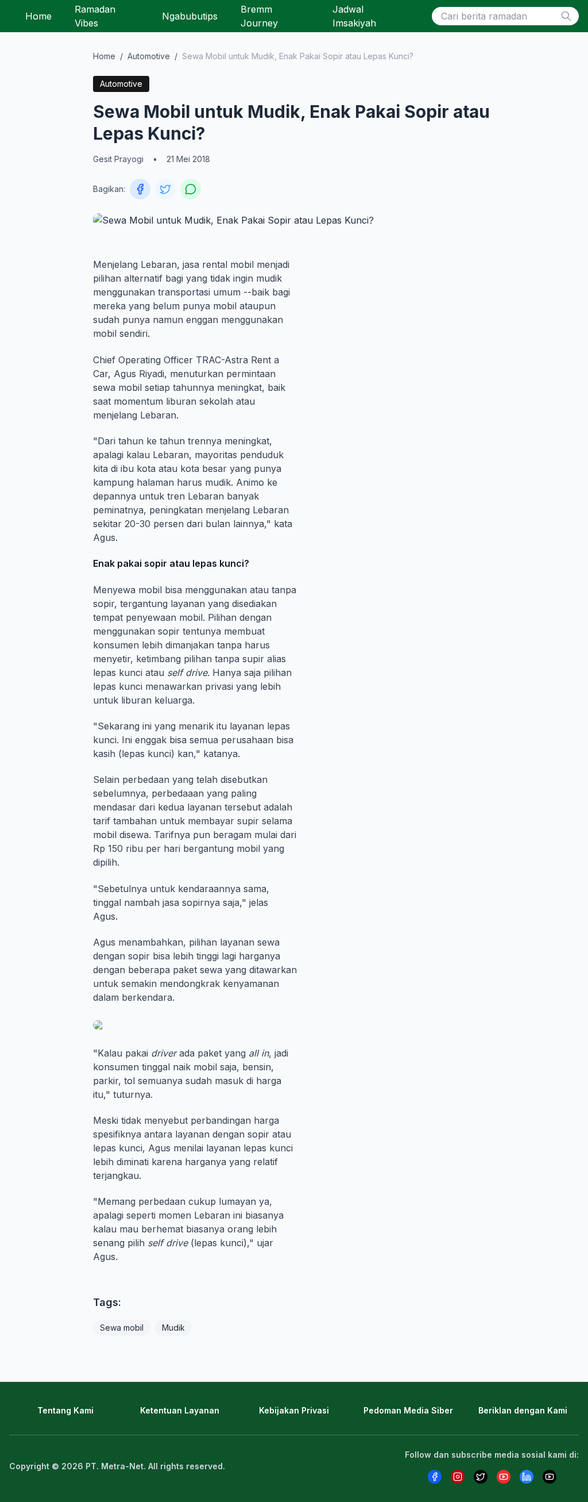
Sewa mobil (122, 1327)
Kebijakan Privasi (294, 1410)
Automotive (148, 56)
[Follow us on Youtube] (503, 1477)
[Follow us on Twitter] (481, 1477)
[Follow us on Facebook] (435, 1477)
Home (38, 16)
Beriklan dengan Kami (522, 1410)
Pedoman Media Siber (408, 1410)
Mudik (173, 1327)
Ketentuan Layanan (179, 1410)
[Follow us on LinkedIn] (526, 1477)
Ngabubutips (190, 16)
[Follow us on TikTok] (549, 1477)
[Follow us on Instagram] (458, 1477)
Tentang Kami (65, 1410)
